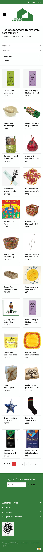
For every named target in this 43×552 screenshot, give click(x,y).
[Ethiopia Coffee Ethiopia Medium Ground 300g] (32, 78)
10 (35, 464)
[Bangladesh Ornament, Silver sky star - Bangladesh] (11, 406)
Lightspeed (5, 546)
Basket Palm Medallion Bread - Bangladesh (10, 288)
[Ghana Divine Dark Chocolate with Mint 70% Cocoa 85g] (11, 438)
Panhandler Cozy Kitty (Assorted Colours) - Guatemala (32, 124)
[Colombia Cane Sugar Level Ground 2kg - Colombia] (11, 144)
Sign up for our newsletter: (21, 479)
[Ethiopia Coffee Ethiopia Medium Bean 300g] (32, 307)
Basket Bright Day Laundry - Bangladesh (9, 255)
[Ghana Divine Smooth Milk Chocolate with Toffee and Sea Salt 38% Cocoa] (32, 438)
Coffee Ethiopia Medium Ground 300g (32, 91)
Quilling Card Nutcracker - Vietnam (9, 321)
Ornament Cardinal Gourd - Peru (32, 157)
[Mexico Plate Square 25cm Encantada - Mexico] (32, 340)
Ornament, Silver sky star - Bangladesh (11, 419)
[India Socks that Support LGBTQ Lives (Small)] (32, 406)
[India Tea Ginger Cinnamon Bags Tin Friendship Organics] (11, 340)
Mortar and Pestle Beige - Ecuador (9, 124)
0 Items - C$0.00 (35, 2)
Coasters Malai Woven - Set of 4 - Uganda (32, 190)
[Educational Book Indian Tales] (11, 209)
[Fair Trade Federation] (21, 529)
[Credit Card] (38, 549)
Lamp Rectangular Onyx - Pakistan (10, 386)
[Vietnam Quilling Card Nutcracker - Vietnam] (11, 307)
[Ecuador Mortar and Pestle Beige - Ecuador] (11, 111)
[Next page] (39, 463)
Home (4, 36)
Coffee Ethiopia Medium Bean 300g (31, 321)
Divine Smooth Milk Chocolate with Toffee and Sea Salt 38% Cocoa (31, 452)
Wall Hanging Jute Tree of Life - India (32, 386)
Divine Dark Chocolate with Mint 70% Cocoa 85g (10, 452)
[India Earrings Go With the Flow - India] (32, 242)
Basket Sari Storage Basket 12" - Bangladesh (32, 222)
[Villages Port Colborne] (26, 14)
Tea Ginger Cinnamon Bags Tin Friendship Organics (10, 353)
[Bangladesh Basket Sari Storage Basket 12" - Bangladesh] (32, 209)
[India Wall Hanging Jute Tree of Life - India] (32, 373)
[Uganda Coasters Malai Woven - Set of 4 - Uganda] (32, 176)
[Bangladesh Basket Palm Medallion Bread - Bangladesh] (11, 275)
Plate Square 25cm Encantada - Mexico (32, 353)
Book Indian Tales (9, 222)
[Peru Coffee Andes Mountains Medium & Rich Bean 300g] (11, 78)
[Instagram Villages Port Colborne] (24, 492)
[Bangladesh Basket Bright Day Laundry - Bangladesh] (11, 242)
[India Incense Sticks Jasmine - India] (11, 176)
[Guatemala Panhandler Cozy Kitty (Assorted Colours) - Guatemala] (32, 111)
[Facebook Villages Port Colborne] (19, 492)
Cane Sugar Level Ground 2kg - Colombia (11, 157)
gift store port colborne (22, 36)
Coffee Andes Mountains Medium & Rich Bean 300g (10, 91)
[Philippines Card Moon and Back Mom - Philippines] (32, 275)
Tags (9, 36)
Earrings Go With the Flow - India (32, 255)
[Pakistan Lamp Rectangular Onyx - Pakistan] (11, 373)
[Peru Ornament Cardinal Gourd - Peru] (32, 144)
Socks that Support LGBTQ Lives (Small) (31, 419)
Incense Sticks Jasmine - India (10, 190)
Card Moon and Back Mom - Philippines (31, 288)
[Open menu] (4, 14)
